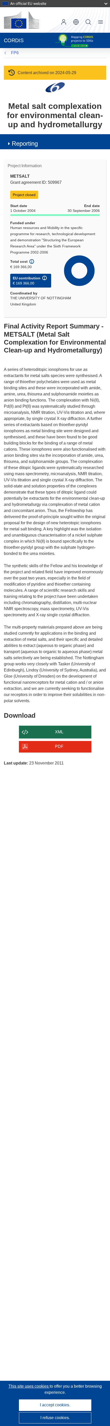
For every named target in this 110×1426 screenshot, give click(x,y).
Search (88, 22)
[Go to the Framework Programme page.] (55, 87)
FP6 (15, 53)
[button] (76, 22)
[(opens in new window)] (21, 20)
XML (59, 732)
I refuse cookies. (55, 1418)
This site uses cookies (29, 1386)
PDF (59, 746)
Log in (63, 22)
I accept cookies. (55, 1405)
